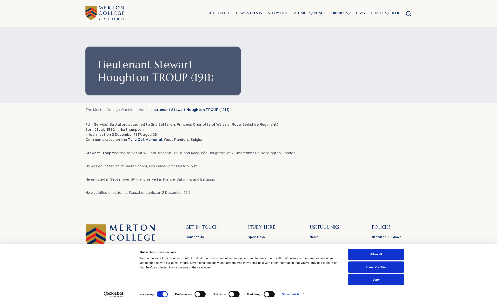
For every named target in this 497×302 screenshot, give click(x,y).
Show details (291, 294)
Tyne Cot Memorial (145, 139)
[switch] (200, 294)
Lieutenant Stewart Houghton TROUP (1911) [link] (190, 109)
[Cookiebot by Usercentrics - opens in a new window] (114, 294)
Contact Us (194, 237)
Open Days (256, 237)
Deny (376, 279)
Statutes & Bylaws (386, 237)
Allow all (376, 254)
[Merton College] (104, 13)
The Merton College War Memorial (114, 109)
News (314, 237)
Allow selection (376, 267)
